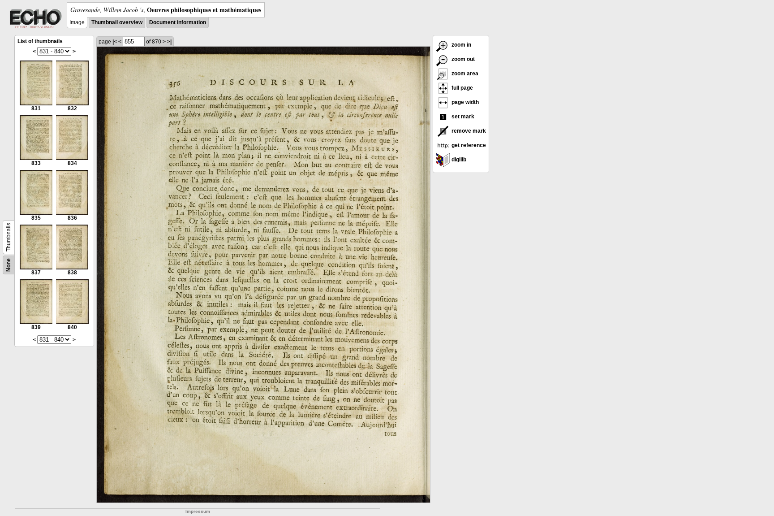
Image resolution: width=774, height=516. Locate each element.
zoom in (460, 45)
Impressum (197, 511)
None (8, 265)
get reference (468, 145)
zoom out (462, 59)
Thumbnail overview (116, 22)
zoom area (464, 73)
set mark (462, 116)
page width (464, 102)
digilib (458, 159)
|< (114, 42)
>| (169, 42)
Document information (177, 22)
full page (461, 88)
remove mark (468, 131)
